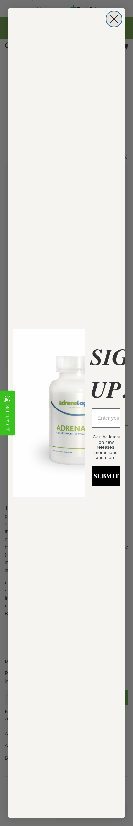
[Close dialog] (114, 19)
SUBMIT (106, 476)
